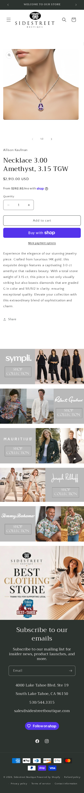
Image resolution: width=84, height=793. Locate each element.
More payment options (42, 243)
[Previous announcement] (8, 5)
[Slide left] (32, 139)
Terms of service (41, 783)
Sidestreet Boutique (25, 777)
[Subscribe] (70, 671)
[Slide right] (51, 139)
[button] (8, 20)
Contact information (66, 783)
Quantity (8, 196)
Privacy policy (19, 783)
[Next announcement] (76, 5)
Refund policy (72, 777)
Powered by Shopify (48, 777)
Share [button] (12, 319)
